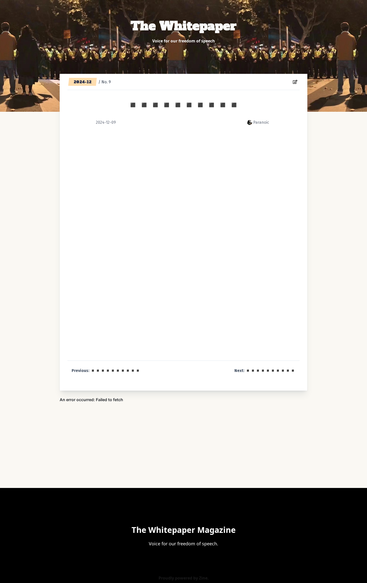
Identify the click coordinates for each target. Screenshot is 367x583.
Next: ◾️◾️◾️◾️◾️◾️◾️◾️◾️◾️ (264, 370)
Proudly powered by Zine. (184, 578)
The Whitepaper (183, 26)
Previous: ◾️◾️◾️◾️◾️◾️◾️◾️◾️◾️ (106, 370)
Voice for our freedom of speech (183, 41)
